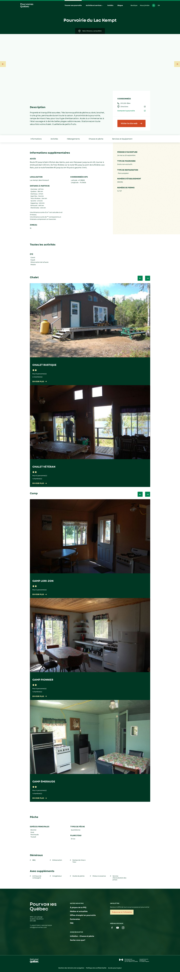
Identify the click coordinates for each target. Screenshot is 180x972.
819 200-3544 (125, 103)
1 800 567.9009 (46, 925)
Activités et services (94, 5)
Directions (124, 107)
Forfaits (110, 5)
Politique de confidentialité (96, 968)
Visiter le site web (129, 123)
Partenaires (75, 919)
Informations (36, 139)
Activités (54, 139)
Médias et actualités (79, 911)
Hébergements (73, 139)
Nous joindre (144, 5)
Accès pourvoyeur (115, 968)
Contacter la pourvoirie (126, 111)
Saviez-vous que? (77, 940)
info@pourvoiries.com (38, 927)
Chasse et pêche (96, 139)
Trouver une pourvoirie (73, 5)
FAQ (71, 923)
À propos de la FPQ (78, 907)
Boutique (134, 5)
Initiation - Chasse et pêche (82, 936)
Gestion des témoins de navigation (71, 968)
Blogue (120, 5)
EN (159, 5)
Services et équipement (122, 139)
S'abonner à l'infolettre (122, 912)
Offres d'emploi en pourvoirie (83, 915)
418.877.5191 (35, 925)
